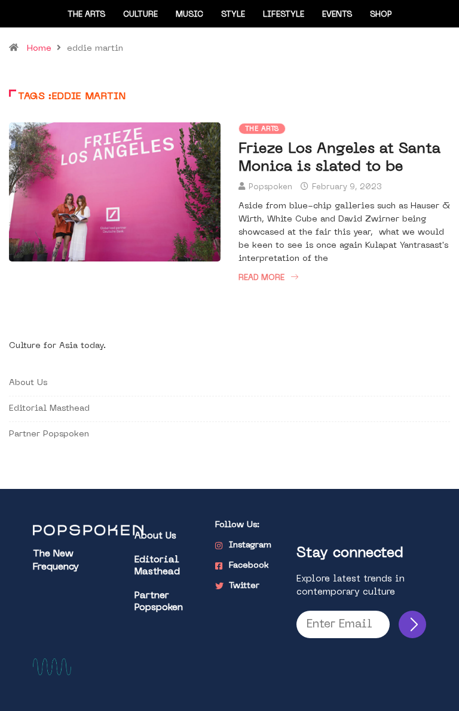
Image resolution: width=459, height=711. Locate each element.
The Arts (86, 15)
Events (337, 15)
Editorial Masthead (49, 409)
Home (39, 49)
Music (189, 15)
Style (233, 15)
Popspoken (270, 187)
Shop (381, 15)
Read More (261, 278)
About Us (28, 383)
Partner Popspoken (49, 434)
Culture (140, 15)
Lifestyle (283, 15)
